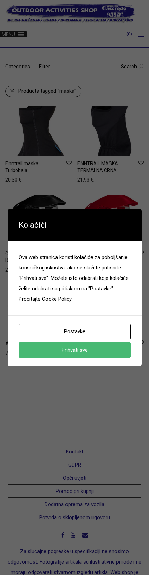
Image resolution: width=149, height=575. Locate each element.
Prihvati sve (75, 350)
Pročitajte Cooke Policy (45, 299)
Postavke (74, 331)
